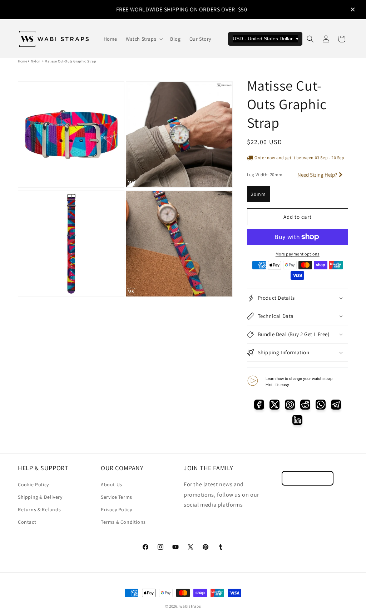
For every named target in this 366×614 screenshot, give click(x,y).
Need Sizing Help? (317, 174)
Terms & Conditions (123, 522)
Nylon (35, 61)
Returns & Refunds (39, 509)
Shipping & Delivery (40, 497)
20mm (258, 194)
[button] (144, 38)
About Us (111, 484)
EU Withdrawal (308, 478)
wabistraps (190, 606)
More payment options (298, 254)
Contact (27, 522)
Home (22, 61)
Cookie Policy (33, 484)
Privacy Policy (116, 509)
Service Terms (116, 497)
